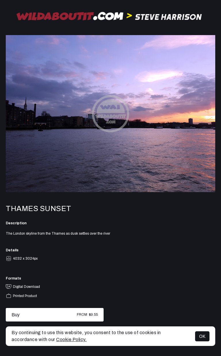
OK (202, 336)
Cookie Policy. (71, 339)
